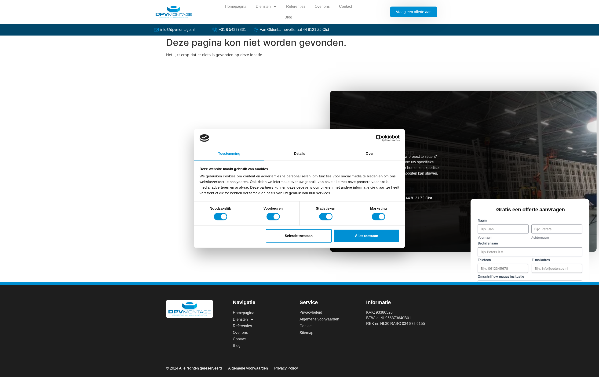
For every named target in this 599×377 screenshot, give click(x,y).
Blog (288, 17)
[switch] (273, 216)
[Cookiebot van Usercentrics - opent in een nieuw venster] (379, 138)
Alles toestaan (366, 236)
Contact (345, 6)
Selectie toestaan (299, 236)
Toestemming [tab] (229, 153)
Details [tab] (299, 153)
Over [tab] (370, 153)
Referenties (295, 6)
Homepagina (235, 6)
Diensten (263, 6)
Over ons (322, 6)
